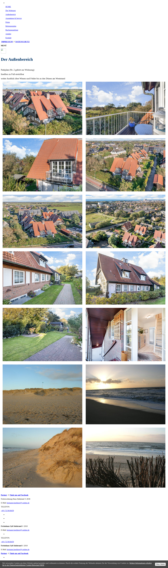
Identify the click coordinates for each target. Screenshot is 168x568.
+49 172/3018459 (7, 511)
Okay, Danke (160, 564)
